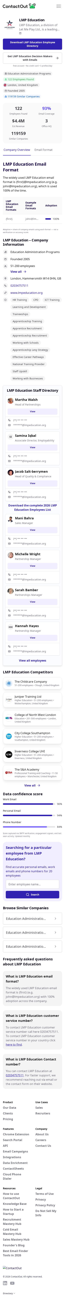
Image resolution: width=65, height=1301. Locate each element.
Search (35, 894)
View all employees (32, 660)
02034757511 (19, 286)
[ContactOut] (20, 6)
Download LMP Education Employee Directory (32, 44)
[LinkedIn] (20, 33)
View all (30, 785)
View (32, 411)
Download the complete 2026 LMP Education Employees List (32, 507)
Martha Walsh (26, 399)
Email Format (43, 150)
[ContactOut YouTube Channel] (12, 1283)
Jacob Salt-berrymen (31, 471)
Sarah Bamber (26, 590)
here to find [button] (14, 1045)
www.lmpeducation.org (26, 293)
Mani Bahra (24, 518)
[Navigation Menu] (58, 5)
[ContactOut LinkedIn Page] (5, 1283)
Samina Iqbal (25, 435)
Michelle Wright (27, 554)
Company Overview (17, 150)
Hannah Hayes (27, 626)
